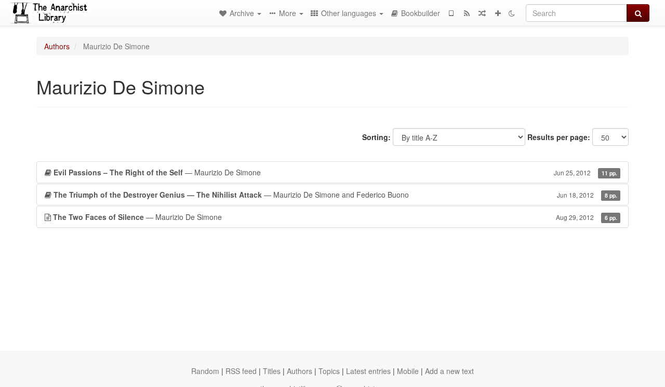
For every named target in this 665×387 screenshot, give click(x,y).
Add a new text (449, 371)
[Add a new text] (498, 13)
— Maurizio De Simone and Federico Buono (335, 194)
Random (205, 371)
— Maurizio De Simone (335, 172)
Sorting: (376, 137)
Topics (329, 371)
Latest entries (368, 371)
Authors (57, 46)
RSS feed (241, 371)
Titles (272, 371)
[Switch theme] (512, 13)
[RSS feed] (466, 13)
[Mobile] (451, 13)
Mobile (408, 371)
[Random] (482, 13)
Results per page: (558, 137)
